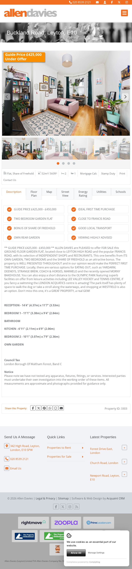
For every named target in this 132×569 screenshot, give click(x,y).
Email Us (15, 468)
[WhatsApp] (49, 407)
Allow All (76, 552)
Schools (121, 192)
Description (13, 192)
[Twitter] (119, 2)
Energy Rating (83, 194)
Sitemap (63, 498)
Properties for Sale (59, 456)
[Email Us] (97, 2)
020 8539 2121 (81, 2)
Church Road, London (104, 463)
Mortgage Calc (88, 173)
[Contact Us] (105, 2)
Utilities (101, 192)
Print (122, 173)
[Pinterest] (44, 407)
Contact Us (9, 180)
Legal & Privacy (45, 498)
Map (49, 192)
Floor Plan (34, 194)
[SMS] (55, 407)
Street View (65, 194)
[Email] (61, 407)
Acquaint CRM (116, 498)
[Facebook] (112, 2)
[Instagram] (126, 2)
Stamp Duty (108, 173)
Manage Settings (96, 552)
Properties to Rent (59, 448)
